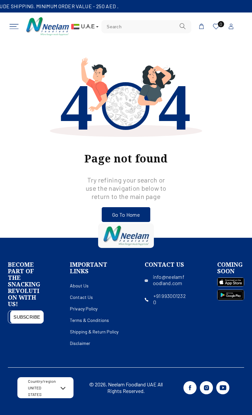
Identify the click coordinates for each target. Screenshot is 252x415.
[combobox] (146, 26)
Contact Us (81, 297)
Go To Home (126, 214)
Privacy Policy (83, 308)
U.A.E (88, 26)
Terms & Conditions (89, 320)
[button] (14, 26)
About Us (79, 285)
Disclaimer (80, 343)
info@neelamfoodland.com (168, 280)
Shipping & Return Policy (94, 331)
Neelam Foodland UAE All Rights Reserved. (135, 387)
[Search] (183, 26)
